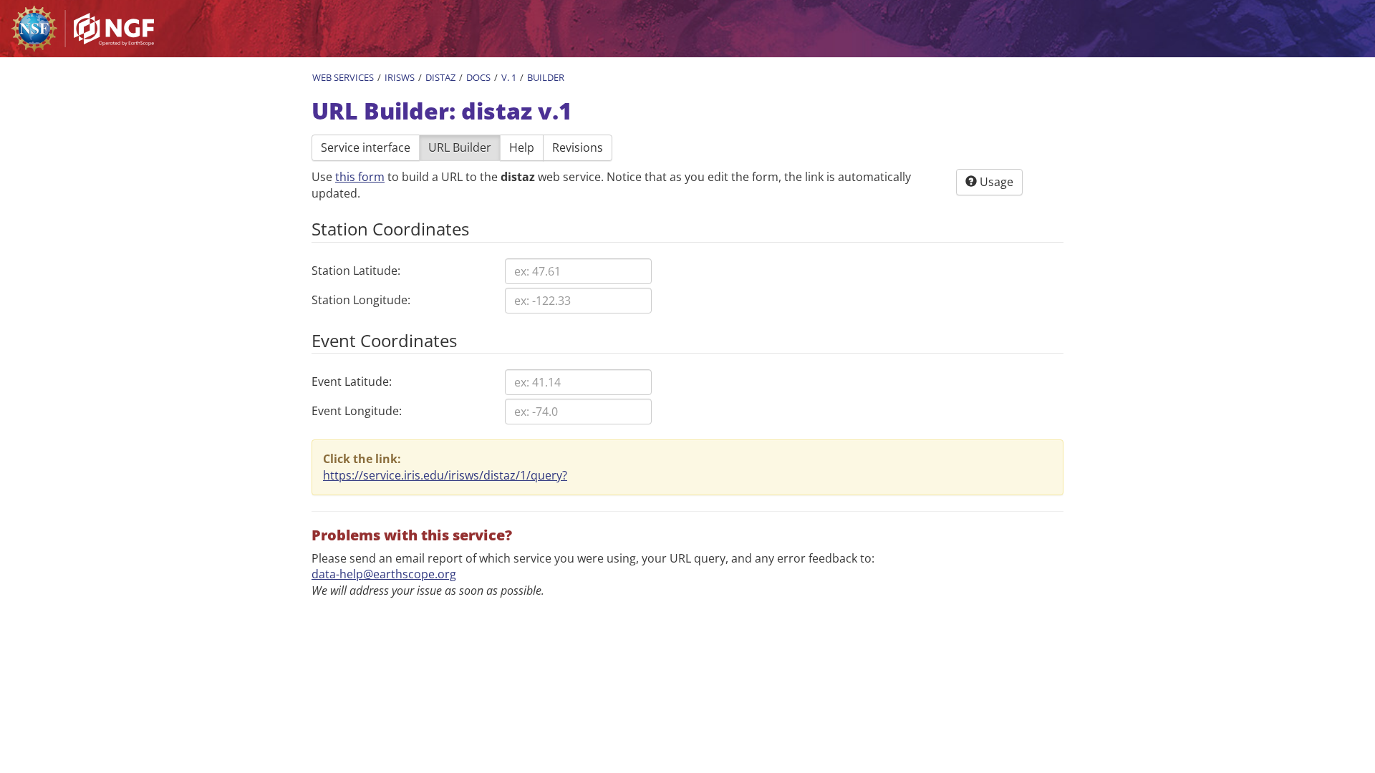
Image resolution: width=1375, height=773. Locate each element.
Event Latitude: (352, 381)
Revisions (577, 147)
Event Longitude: (357, 411)
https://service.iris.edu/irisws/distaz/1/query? (445, 475)
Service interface (365, 147)
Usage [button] (995, 182)
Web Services (343, 77)
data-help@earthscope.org (384, 574)
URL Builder (459, 147)
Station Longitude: (361, 300)
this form (360, 177)
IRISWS (400, 77)
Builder (545, 77)
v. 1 (508, 77)
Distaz (440, 77)
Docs (478, 77)
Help (521, 147)
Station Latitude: (356, 270)
